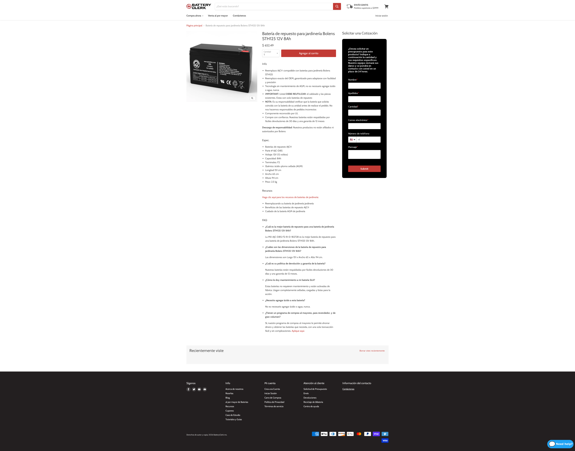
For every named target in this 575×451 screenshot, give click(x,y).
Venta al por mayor (218, 15)
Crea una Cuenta (272, 389)
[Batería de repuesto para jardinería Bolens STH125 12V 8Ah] (192, 110)
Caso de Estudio (233, 415)
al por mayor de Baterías (237, 402)
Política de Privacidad (274, 402)
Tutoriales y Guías (234, 419)
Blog (228, 397)
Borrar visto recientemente (372, 351)
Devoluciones (310, 397)
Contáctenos (239, 15)
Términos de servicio (273, 406)
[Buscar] (337, 6)
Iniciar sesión (381, 15)
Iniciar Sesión (270, 393)
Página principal (194, 25)
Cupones (230, 410)
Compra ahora (194, 15)
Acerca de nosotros (234, 389)
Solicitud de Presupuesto (315, 389)
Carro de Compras (272, 397)
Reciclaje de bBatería (313, 402)
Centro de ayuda (311, 406)
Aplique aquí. (298, 330)
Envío (306, 393)
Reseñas (229, 393)
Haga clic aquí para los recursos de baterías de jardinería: (290, 197)
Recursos (230, 406)
